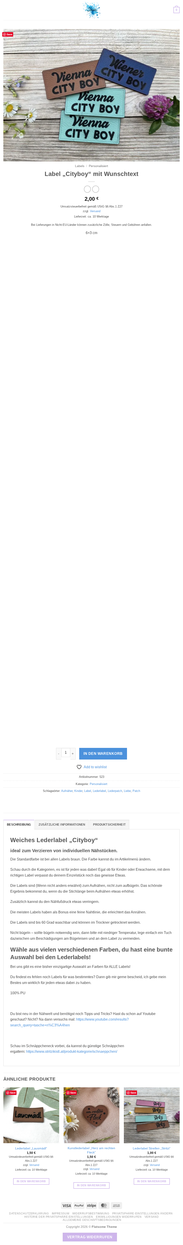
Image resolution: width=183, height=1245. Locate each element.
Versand (95, 211)
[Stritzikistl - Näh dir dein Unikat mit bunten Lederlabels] (91, 10)
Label (87, 791)
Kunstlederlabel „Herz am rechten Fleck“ (91, 1150)
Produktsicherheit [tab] (109, 824)
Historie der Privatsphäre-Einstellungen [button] (58, 1216)
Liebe (127, 791)
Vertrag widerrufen (89, 1237)
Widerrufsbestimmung (90, 1213)
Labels (79, 166)
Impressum (60, 1213)
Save (9, 34)
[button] (6, 9)
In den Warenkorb (103, 753)
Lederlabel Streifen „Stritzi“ (152, 1148)
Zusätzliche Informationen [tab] (62, 824)
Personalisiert (98, 166)
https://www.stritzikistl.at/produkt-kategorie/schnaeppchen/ (71, 1051)
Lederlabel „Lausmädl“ (31, 1148)
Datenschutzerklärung (29, 1213)
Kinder (78, 791)
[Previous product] (95, 189)
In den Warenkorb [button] (31, 1181)
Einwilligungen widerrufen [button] (118, 1216)
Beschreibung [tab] (19, 824)
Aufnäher (67, 791)
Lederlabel (99, 791)
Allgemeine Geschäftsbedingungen (92, 1220)
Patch (136, 791)
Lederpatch (115, 791)
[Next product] (87, 189)
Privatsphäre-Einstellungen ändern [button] (142, 1213)
